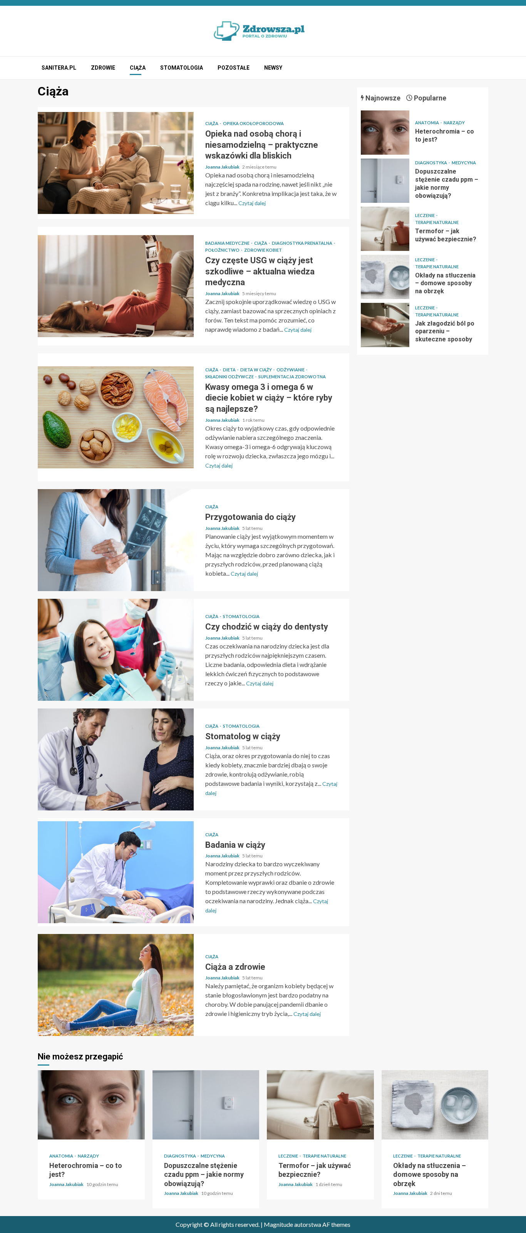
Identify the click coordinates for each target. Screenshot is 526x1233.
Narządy (454, 122)
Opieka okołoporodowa (253, 123)
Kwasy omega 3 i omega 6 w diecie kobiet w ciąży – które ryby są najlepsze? (116, 417)
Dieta (229, 370)
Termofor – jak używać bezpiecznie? (385, 229)
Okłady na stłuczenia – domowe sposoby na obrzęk (385, 277)
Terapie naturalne (437, 222)
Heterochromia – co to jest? (385, 132)
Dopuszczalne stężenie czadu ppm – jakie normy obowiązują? (385, 181)
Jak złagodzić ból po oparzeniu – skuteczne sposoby (385, 325)
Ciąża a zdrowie (116, 985)
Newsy (273, 68)
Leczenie (425, 215)
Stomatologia (181, 68)
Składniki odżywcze (230, 376)
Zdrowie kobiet (263, 250)
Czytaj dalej (252, 203)
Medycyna (464, 162)
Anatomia (427, 122)
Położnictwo (222, 250)
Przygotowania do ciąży (116, 540)
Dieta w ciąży (256, 370)
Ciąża (138, 68)
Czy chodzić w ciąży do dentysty (116, 650)
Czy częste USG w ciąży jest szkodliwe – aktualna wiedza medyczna (116, 286)
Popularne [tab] (429, 98)
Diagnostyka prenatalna (302, 243)
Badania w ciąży (116, 872)
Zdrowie (103, 68)
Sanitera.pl (59, 68)
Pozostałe (234, 68)
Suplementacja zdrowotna (292, 376)
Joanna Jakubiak (222, 167)
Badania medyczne (227, 243)
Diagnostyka (431, 162)
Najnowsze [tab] (382, 98)
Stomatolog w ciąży (116, 759)
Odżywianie (290, 370)
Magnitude (278, 1224)
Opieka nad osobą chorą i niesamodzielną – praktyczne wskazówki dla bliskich (116, 163)
